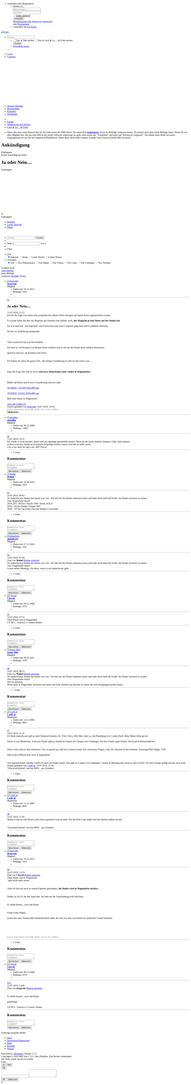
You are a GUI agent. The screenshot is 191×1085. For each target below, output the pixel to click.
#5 (8, 614)
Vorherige (5, 276)
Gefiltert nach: (8, 268)
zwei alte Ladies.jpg (16, 404)
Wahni (10, 476)
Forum (10, 122)
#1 (8, 300)
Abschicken (13, 471)
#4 (8, 555)
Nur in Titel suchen (25, 40)
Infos (9, 1038)
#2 (8, 436)
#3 (8, 493)
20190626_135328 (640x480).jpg (23, 388)
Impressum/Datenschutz (18, 1040)
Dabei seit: (18, 289)
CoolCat (11, 714)
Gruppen (11, 56)
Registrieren (23, 24)
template (15, 276)
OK (3, 1068)
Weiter (23, 276)
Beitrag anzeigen (31, 560)
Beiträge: (17, 292)
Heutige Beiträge (15, 106)
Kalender (11, 111)
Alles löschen (7, 270)
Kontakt (11, 1046)
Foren (10, 54)
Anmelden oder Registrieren (20, 3)
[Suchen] (8, 49)
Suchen (17, 43)
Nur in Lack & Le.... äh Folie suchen (55, 40)
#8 (8, 814)
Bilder (10, 227)
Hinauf (10, 1048)
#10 (9, 983)
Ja (3, 1065)
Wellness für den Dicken (18, 124)
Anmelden (18, 18)
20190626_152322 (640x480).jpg (23, 393)
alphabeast (12, 539)
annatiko (11, 420)
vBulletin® (18, 1053)
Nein (9, 1065)
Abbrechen (26, 471)
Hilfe (9, 1043)
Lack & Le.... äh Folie (17, 127)
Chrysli (11, 598)
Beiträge (11, 222)
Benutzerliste (13, 108)
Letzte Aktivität (14, 224)
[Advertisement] (95, 81)
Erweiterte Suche (21, 46)
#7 (8, 730)
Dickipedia (12, 114)
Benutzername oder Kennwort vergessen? (33, 21)
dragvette (12, 283)
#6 (8, 668)
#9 (8, 869)
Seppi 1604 (12, 652)
